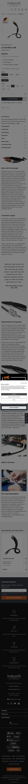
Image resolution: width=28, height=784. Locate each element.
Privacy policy (24, 383)
